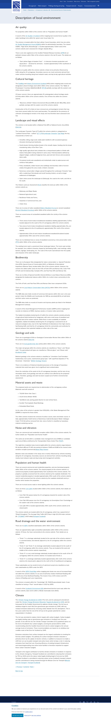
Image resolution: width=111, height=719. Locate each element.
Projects (80, 6)
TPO (17, 242)
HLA (39, 185)
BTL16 (44, 88)
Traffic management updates (93, 1)
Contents (26, 667)
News (65, 1)
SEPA (26, 526)
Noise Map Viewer (42, 449)
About (61, 1)
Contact (14, 702)
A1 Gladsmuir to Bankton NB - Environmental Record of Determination (53, 10)
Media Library (77, 1)
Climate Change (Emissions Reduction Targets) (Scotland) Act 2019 (43, 602)
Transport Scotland (39, 516)
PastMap (21, 83)
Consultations (70, 1)
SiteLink (18, 127)
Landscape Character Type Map (54, 133)
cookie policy (29, 711)
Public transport (42, 6)
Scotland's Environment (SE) (34, 588)
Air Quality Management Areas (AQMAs (28, 44)
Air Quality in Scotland (33, 36)
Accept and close (17, 715)
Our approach (32, 6)
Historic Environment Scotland (36, 83)
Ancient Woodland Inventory (25, 210)
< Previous (19, 667)
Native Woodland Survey (48, 208)
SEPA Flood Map (31, 571)
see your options (36, 715)
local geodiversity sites (31, 344)
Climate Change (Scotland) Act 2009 (30, 600)
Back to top (19, 671)
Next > (32, 667)
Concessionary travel (89, 6)
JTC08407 (21, 516)
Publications (83, 1)
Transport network (71, 6)
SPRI (62, 53)
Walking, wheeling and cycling (56, 6)
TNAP (61, 441)
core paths (29, 489)
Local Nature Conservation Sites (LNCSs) (37, 287)
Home (24, 10)
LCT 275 (40, 133)
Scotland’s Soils (21, 352)
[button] (98, 5)
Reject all (27, 715)
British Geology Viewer (39, 361)
